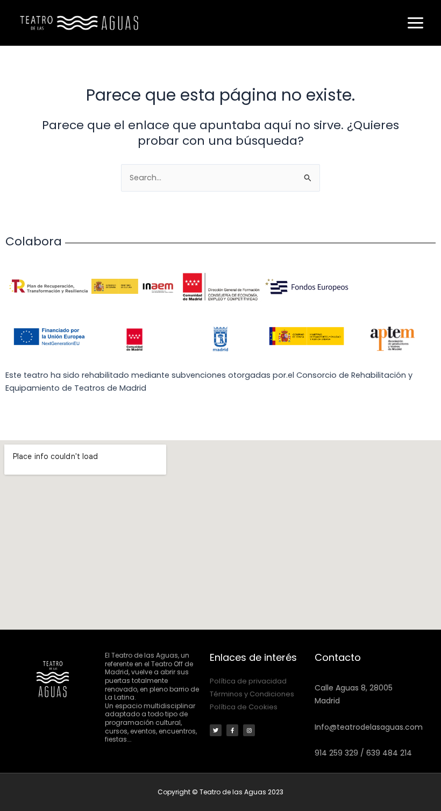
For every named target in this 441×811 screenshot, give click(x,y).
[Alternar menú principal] (415, 23)
